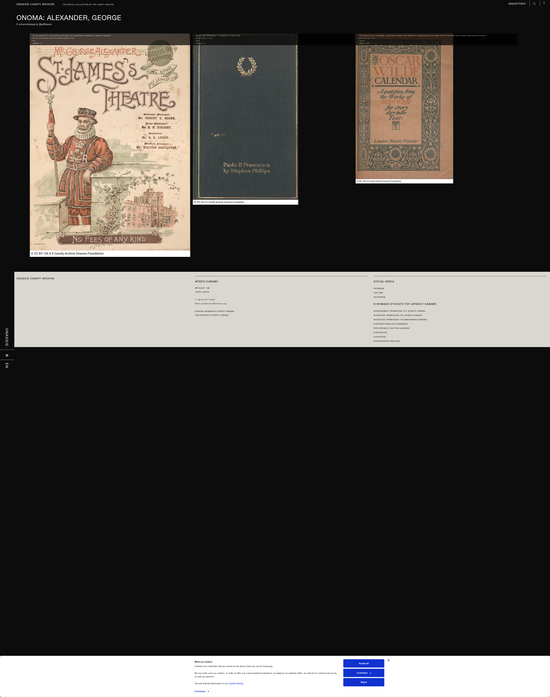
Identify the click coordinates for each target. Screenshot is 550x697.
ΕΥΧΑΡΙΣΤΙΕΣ (380, 336)
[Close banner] (389, 660)
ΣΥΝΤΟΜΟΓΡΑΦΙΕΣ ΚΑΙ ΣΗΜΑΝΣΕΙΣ (391, 323)
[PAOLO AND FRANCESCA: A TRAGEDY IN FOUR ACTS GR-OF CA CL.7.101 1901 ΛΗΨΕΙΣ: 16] (245, 118)
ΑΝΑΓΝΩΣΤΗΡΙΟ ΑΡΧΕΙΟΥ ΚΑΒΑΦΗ (212, 315)
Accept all (364, 663)
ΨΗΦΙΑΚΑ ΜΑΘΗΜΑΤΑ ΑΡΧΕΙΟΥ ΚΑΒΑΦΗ (214, 311)
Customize (200, 691)
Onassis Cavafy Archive (35, 3)
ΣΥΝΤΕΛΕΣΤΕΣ (380, 332)
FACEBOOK (379, 288)
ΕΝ (7, 365)
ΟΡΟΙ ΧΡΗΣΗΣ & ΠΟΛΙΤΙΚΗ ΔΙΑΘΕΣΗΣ (392, 328)
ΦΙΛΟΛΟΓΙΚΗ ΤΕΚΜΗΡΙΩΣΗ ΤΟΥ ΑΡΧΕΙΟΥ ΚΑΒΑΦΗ (398, 315)
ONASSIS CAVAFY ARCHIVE (35, 278)
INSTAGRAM (379, 296)
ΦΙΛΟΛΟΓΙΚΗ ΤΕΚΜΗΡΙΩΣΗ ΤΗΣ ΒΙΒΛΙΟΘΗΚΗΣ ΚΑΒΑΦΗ (400, 319)
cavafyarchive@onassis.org (213, 303)
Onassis (7, 337)
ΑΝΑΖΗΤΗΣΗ (517, 3)
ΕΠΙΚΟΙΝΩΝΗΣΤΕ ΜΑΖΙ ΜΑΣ (387, 340)
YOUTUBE (378, 292)
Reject (364, 682)
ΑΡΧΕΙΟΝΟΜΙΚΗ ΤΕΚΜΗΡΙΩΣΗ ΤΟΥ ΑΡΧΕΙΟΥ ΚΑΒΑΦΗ (399, 310)
